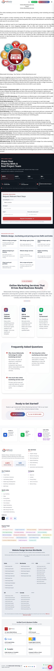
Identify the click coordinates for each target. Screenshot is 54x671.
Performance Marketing (31, 529)
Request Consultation (26, 218)
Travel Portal (6, 475)
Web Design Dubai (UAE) (26, 568)
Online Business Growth (30, 532)
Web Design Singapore (25, 571)
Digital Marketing (34, 460)
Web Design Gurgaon (9, 587)
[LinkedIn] (15, 518)
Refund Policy (33, 484)
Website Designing (34, 456)
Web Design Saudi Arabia (26, 575)
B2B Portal (5, 486)
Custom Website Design (33, 537)
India (5, 563)
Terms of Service (34, 481)
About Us (32, 475)
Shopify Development (23, 540)
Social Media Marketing (8, 512)
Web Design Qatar (24, 573)
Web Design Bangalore (9, 571)
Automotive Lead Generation (36, 467)
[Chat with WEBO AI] (50, 667)
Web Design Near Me (8, 509)
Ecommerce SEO (32, 540)
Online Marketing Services (21, 537)
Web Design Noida (9, 585)
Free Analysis (6, 503)
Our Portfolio (6, 494)
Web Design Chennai (9, 573)
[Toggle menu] (51, 2)
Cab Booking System (8, 479)
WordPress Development (9, 484)
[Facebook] (7, 518)
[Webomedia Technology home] (6, 2)
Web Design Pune (8, 578)
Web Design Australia (25, 566)
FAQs (4, 496)
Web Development (34, 458)
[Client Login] (29, 2)
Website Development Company (34, 535)
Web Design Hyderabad (10, 575)
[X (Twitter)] (3, 518)
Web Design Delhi (8, 566)
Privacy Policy (33, 479)
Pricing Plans (6, 498)
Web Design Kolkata (9, 580)
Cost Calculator (6, 500)
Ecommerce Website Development (9, 540)
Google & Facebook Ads (19, 529)
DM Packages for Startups (8, 529)
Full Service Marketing (42, 532)
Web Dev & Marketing (7, 535)
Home (27, 6)
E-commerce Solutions (8, 477)
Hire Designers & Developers (8, 537)
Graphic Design (33, 453)
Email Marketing (34, 462)
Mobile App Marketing (45, 537)
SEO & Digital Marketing (7, 532)
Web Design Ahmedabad (10, 583)
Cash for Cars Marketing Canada (45, 529)
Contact (31, 477)
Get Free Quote (18, 414)
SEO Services (33, 464)
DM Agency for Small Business (20, 535)
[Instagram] (11, 518)
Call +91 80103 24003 (35, 414)
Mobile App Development (9, 481)
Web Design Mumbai (9, 568)
